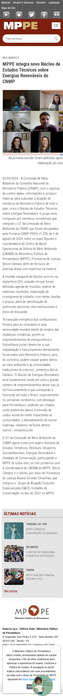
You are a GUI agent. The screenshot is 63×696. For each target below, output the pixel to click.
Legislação (54, 2)
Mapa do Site (8, 8)
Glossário (41, 2)
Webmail (5, 2)
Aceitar (31, 686)
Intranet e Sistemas (23, 2)
